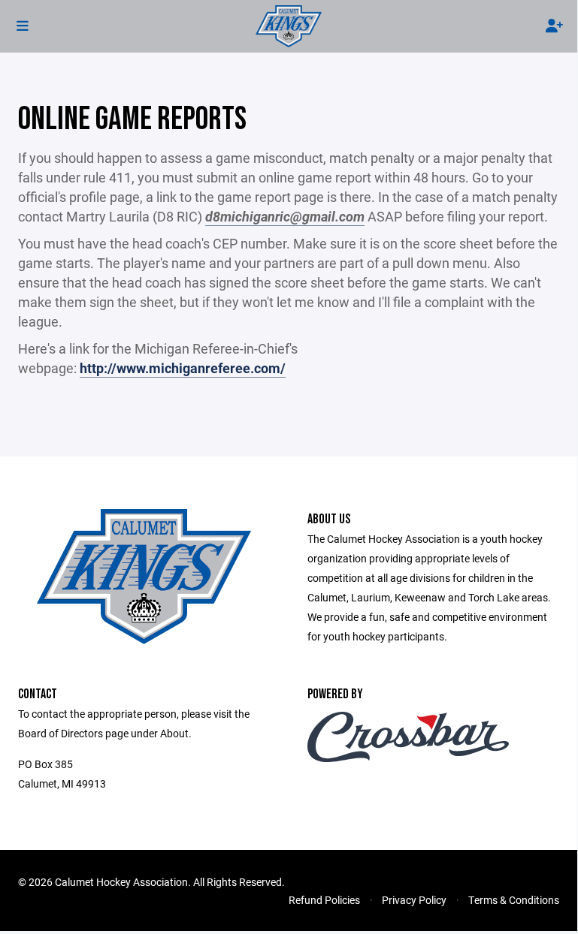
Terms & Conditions (513, 900)
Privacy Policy (414, 900)
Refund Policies (324, 900)
